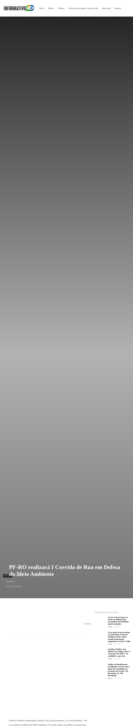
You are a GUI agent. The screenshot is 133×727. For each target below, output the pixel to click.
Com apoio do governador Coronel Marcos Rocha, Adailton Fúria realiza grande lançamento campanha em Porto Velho (119, 636)
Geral (110, 626)
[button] (127, 8)
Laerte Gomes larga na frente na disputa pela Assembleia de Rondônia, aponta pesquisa (118, 620)
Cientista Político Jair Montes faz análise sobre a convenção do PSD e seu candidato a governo (119, 652)
